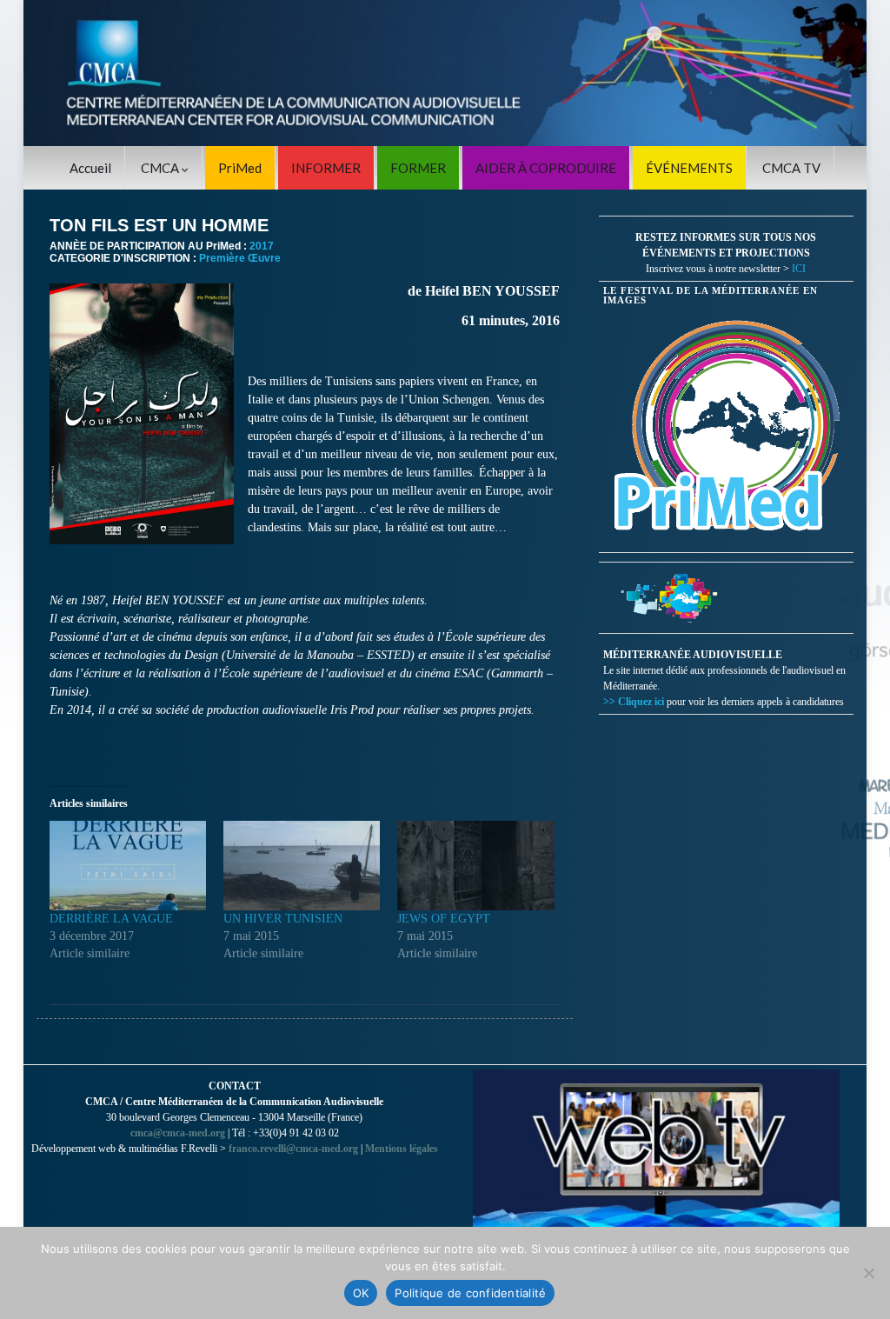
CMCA (161, 168)
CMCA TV (791, 168)
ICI (799, 269)
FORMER (418, 168)
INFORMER (326, 168)
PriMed (240, 168)
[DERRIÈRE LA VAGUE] (128, 865)
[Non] (868, 1273)
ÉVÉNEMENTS (689, 168)
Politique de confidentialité (470, 1293)
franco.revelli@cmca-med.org (293, 1148)
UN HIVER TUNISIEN (282, 918)
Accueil (90, 168)
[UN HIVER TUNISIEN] (301, 865)
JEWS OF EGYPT (443, 918)
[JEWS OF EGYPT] (475, 865)
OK (361, 1293)
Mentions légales (401, 1148)
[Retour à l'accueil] (445, 73)
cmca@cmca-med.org (177, 1133)
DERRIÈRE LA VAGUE (111, 918)
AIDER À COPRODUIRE (545, 168)
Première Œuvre (240, 258)
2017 (261, 246)
